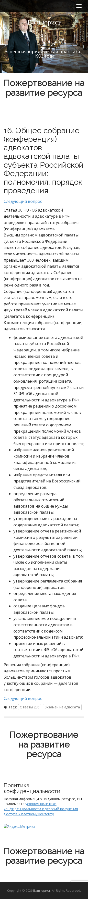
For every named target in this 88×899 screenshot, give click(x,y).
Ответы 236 (30, 707)
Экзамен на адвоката (62, 707)
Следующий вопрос (23, 201)
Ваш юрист (41, 890)
